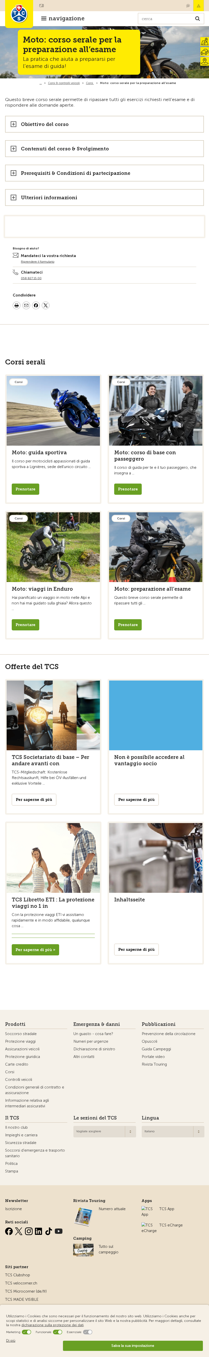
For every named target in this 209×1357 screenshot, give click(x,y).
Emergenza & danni (198, 5)
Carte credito (16, 1064)
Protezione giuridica (22, 1056)
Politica (11, 1163)
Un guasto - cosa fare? (93, 1033)
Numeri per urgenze (90, 1041)
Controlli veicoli (18, 1079)
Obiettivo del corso (45, 124)
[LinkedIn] (39, 1230)
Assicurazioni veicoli (22, 1049)
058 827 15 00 (31, 278)
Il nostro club (16, 1127)
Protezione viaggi (20, 1041)
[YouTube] (58, 1230)
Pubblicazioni (159, 1024)
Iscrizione (13, 1209)
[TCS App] (147, 1209)
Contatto (188, 5)
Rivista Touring (154, 1064)
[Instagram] (29, 1230)
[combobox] (104, 1131)
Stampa (11, 1171)
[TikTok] (49, 1230)
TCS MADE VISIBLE (21, 1299)
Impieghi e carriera (21, 1135)
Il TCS (12, 1118)
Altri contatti (83, 1056)
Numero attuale (112, 1209)
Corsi (9, 1072)
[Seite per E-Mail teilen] (26, 306)
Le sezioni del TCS (95, 1118)
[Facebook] (9, 1230)
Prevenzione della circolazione (168, 1033)
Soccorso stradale (21, 1033)
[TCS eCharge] (149, 1225)
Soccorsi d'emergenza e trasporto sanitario (35, 1153)
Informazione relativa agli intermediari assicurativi (27, 1103)
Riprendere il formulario (37, 261)
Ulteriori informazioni (49, 198)
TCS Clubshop (17, 1275)
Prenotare (25, 489)
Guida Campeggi (156, 1049)
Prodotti (15, 1024)
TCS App (166, 1209)
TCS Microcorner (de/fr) (26, 1291)
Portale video (153, 1056)
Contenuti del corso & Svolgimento (65, 149)
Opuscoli (149, 1041)
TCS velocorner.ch (21, 1283)
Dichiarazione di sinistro (94, 1049)
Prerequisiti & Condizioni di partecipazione (75, 173)
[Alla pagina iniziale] (177, 83)
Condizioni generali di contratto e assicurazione (34, 1090)
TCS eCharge (171, 1225)
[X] (19, 1230)
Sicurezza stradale (20, 1142)
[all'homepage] (19, 14)
